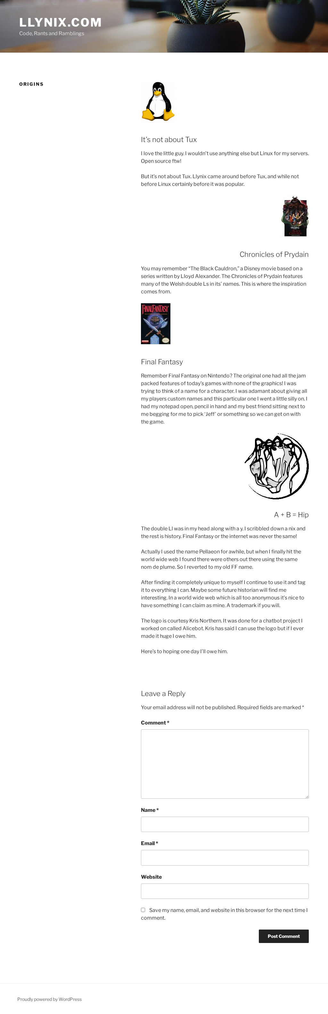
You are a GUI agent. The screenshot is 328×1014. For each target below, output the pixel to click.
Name (150, 810)
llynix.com (60, 22)
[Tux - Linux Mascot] (158, 102)
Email (149, 843)
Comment (155, 723)
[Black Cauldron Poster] (295, 217)
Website (151, 877)
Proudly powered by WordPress (49, 999)
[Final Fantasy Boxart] (155, 324)
